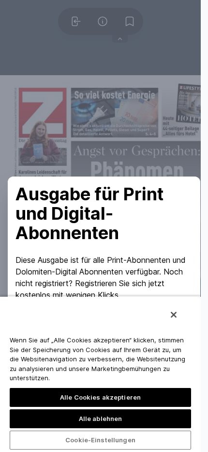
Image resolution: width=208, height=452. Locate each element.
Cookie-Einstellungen (100, 440)
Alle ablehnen (100, 418)
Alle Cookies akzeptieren (100, 397)
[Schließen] (173, 314)
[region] (100, 374)
